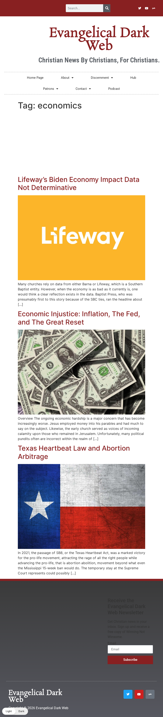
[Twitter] (140, 8)
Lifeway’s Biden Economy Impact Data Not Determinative (78, 183)
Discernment (100, 78)
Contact (81, 89)
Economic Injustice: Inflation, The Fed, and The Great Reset (79, 318)
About (65, 78)
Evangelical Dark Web (99, 39)
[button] (15, 711)
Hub (133, 78)
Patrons (48, 89)
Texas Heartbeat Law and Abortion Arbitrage (74, 452)
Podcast (114, 89)
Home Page (35, 78)
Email (112, 643)
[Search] (106, 8)
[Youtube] (147, 8)
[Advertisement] (81, 143)
